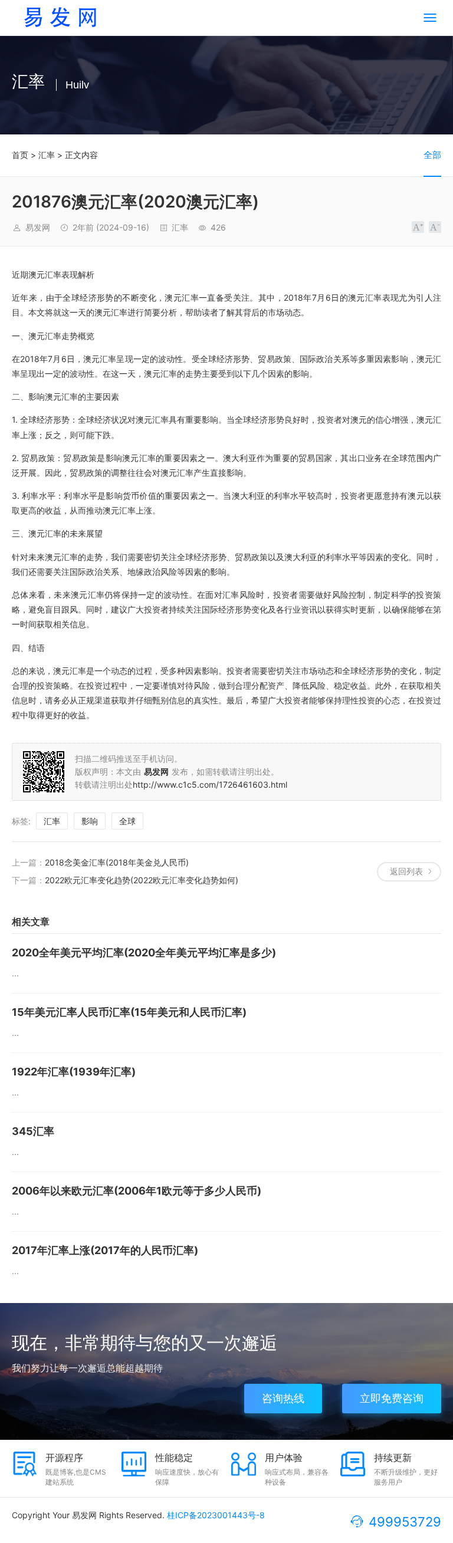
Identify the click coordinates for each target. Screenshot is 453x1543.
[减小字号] (435, 227)
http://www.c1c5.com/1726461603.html (210, 784)
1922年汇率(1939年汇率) (74, 1071)
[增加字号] (418, 227)
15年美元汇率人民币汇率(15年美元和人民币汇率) (129, 1012)
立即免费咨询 (392, 1398)
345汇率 (33, 1131)
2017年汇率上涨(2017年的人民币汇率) (105, 1250)
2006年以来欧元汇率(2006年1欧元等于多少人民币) (136, 1191)
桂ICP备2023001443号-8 (216, 1515)
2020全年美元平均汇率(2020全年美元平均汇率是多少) (144, 952)
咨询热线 (283, 1398)
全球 (127, 821)
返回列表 (406, 871)
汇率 (46, 155)
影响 (89, 821)
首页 (20, 155)
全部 (432, 154)
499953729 (405, 1521)
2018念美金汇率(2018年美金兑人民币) (117, 862)
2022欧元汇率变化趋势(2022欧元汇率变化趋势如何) (141, 880)
